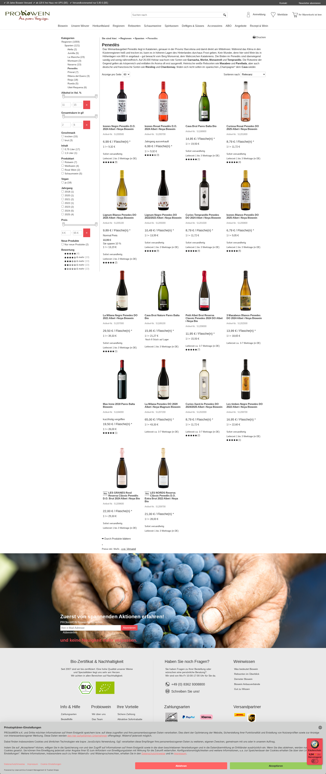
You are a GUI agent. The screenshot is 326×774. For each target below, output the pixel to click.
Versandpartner (247, 706)
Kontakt (283, 3)
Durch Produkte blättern (117, 538)
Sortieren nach (232, 74)
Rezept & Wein (259, 25)
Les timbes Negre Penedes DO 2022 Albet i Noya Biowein (245, 405)
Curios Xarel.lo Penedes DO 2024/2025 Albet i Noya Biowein (204, 405)
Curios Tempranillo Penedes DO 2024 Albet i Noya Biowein (203, 216)
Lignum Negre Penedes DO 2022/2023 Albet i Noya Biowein (163, 216)
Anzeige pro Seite (111, 74)
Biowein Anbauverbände (247, 684)
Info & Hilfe (70, 706)
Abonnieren (129, 627)
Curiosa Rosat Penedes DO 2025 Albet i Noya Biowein (243, 127)
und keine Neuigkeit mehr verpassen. (98, 640)
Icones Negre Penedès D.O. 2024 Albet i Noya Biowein (119, 127)
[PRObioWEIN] (27, 15)
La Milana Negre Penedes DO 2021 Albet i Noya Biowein (120, 317)
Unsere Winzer (80, 25)
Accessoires (214, 25)
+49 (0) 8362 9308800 (188, 684)
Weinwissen (244, 661)
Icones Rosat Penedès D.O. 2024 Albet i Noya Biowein (161, 127)
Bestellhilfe (67, 719)
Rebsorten (134, 25)
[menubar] (163, 27)
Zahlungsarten (69, 714)
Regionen (119, 25)
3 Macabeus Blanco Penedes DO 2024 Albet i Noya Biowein (244, 317)
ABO (228, 25)
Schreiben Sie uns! (185, 691)
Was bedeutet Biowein (246, 669)
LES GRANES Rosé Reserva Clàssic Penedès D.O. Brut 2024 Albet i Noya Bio (121, 495)
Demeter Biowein (243, 679)
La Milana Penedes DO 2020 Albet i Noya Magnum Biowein (162, 405)
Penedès (110, 44)
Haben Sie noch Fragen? (187, 661)
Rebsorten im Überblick (246, 674)
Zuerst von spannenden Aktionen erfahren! (112, 616)
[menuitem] (62, 26)
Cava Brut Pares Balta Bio (201, 126)
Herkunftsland (101, 25)
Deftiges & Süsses (193, 25)
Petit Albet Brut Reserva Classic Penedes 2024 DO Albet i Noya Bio (204, 318)
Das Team (97, 719)
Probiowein (101, 706)
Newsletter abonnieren (310, 3)
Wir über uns (99, 714)
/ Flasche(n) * (116, 141)
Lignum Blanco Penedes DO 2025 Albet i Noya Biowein (119, 216)
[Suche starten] (224, 15)
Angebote (241, 25)
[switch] (314, 761)
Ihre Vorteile (127, 706)
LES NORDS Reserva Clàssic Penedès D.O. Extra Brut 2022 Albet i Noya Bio (161, 497)
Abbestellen (70, 632)
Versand (131, 548)
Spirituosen (171, 25)
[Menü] (321, 740)
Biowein (63, 25)
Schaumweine (152, 25)
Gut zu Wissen (242, 689)
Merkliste (282, 14)
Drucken (261, 37)
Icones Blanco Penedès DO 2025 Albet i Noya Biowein (243, 216)
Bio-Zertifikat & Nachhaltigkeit (96, 661)
